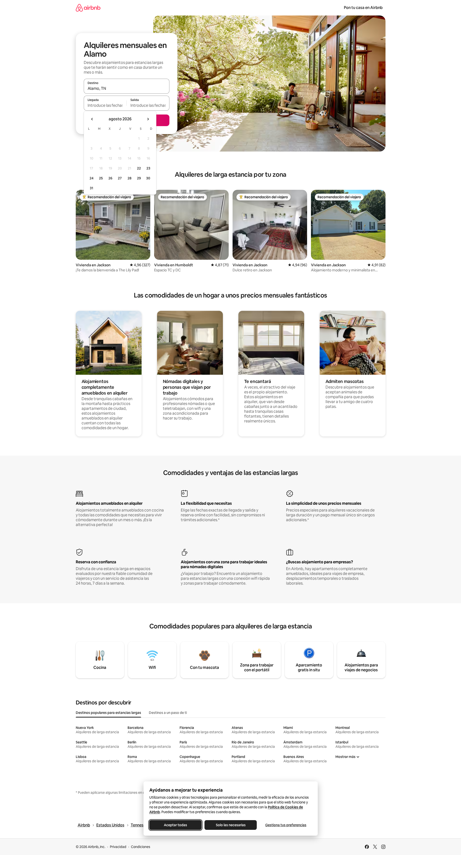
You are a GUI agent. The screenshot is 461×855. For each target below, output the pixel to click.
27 (120, 178)
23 (148, 168)
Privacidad (118, 847)
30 (148, 178)
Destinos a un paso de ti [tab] (168, 712)
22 (139, 168)
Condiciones (140, 847)
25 (101, 178)
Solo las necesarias (230, 825)
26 (110, 178)
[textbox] (105, 105)
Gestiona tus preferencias (285, 825)
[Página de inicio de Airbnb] (88, 7)
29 (139, 178)
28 (129, 178)
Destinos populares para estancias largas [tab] (108, 712)
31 (91, 188)
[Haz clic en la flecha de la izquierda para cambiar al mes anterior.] (92, 119)
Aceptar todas (175, 825)
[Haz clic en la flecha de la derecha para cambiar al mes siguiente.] (147, 119)
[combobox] (127, 88)
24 (91, 178)
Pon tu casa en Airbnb (363, 7)
